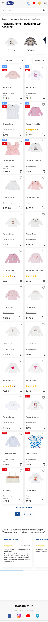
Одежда (13, 19)
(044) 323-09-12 (24, 606)
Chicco (4, 19)
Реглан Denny (11, 540)
